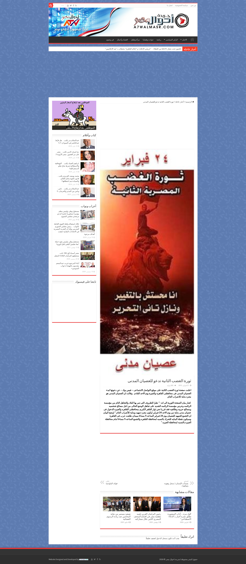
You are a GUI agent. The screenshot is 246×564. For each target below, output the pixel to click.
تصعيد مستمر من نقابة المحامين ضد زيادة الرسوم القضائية (119, 516)
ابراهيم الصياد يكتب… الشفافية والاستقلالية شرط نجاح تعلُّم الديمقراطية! (67, 166)
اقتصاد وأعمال (122, 40)
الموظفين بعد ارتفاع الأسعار (80, 128)
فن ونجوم (110, 40)
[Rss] (76, 5)
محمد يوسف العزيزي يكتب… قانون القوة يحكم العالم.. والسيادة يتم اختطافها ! (68, 178)
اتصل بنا (169, 5)
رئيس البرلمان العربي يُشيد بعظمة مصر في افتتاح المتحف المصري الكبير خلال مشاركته (147, 516)
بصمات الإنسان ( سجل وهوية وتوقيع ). (176, 483)
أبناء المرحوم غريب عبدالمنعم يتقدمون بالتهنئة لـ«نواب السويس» (67, 265)
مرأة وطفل (135, 40)
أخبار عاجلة (179, 102)
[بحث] (51, 5)
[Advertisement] (123, 74)
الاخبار (184, 40)
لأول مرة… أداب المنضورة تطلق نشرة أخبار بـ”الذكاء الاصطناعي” (179, 516)
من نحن (193, 5)
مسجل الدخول (161, 538)
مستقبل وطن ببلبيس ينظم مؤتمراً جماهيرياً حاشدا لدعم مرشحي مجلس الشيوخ (68, 213)
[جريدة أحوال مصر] (123, 22)
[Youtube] (68, 5)
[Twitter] (71, 5)
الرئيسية (192, 39)
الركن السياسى (172, 40)
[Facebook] (73, 5)
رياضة (159, 40)
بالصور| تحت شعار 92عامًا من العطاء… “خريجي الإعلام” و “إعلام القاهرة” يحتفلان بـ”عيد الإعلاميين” (143, 49)
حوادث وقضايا (148, 40)
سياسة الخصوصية (181, 5)
